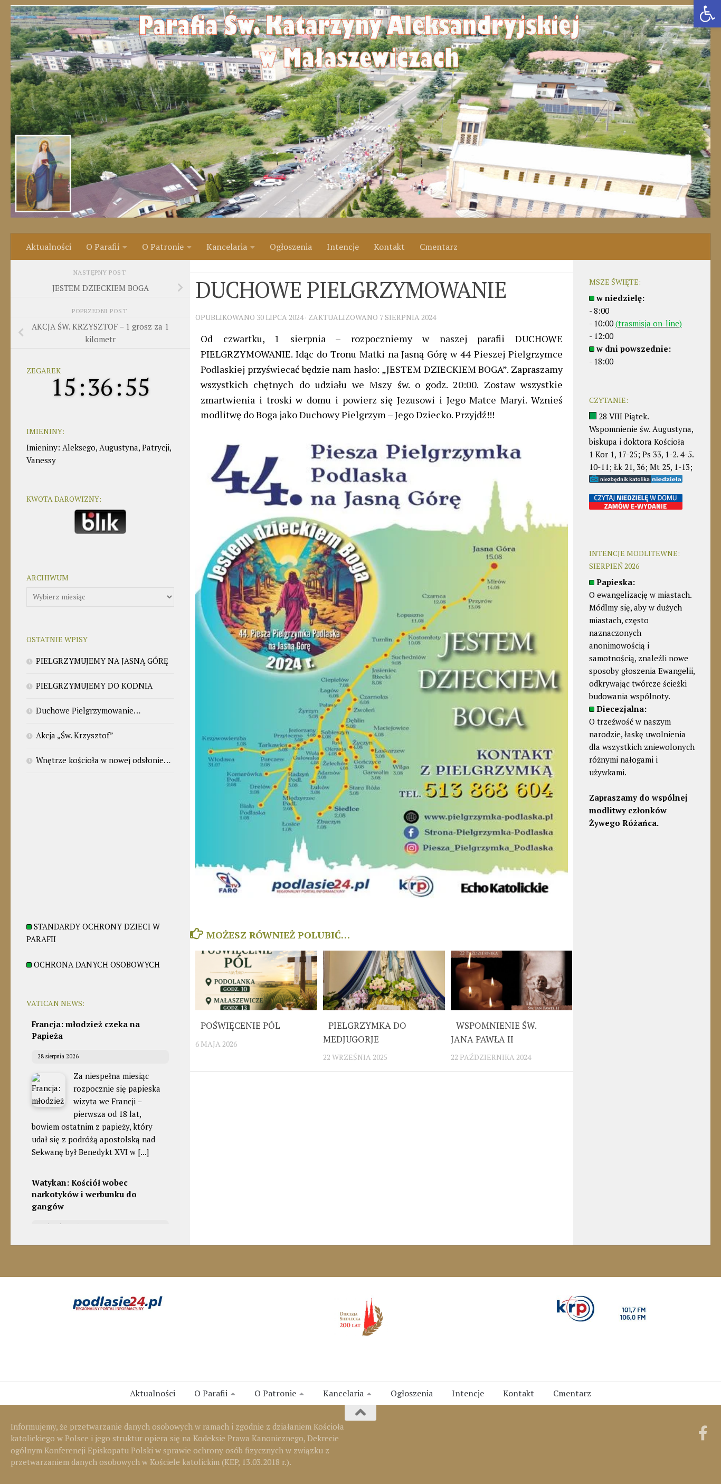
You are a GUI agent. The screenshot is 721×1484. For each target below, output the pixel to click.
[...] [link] (143, 1152)
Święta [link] (207, 266)
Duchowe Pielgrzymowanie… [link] (88, 710)
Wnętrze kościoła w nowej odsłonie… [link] (103, 760)
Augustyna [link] (118, 447)
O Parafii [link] (102, 246)
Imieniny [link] (42, 447)
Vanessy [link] (41, 460)
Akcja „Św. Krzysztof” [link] (74, 735)
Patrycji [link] (155, 447)
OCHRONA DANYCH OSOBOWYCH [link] (97, 964)
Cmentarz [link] (439, 246)
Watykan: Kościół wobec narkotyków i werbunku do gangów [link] (84, 1194)
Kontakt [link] (389, 246)
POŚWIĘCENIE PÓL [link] (240, 1025)
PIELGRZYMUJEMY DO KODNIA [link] (94, 685)
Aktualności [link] (48, 246)
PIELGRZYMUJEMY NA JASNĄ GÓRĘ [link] (102, 660)
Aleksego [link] (79, 447)
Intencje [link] (343, 246)
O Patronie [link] (163, 246)
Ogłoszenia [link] (291, 246)
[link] (707, 13)
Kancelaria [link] (226, 246)
